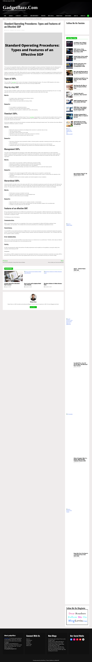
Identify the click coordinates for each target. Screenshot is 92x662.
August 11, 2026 (77, 271)
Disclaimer (28, 642)
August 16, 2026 (77, 74)
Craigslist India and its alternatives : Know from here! (12, 284)
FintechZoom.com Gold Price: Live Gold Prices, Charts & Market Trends (81, 79)
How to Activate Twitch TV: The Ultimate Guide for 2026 (80, 174)
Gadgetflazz (6, 638)
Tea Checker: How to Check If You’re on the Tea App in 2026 (80, 43)
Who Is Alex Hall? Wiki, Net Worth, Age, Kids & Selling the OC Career (81, 72)
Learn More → (33, 307)
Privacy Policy (59, 15)
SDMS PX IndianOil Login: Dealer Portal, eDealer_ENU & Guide (80, 101)
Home (5, 15)
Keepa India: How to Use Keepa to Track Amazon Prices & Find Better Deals (81, 555)
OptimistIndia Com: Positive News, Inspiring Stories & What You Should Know (80, 123)
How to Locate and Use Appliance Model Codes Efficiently (32, 284)
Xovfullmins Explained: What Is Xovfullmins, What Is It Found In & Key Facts (81, 116)
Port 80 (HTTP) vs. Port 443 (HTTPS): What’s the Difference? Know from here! (80, 364)
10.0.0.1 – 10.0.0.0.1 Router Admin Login (80, 269)
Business (11, 15)
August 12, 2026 (77, 118)
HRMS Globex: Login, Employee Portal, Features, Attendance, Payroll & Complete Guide (80, 108)
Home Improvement (34, 15)
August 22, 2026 (77, 45)
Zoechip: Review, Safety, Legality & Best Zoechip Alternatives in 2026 (81, 58)
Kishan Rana (7, 30)
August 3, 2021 (14, 30)
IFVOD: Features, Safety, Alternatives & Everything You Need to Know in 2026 (80, 50)
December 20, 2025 (48, 286)
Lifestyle (25, 15)
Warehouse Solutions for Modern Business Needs (53, 284)
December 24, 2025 (28, 286)
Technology (18, 15)
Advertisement (68, 15)
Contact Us (83, 15)
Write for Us (51, 15)
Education (43, 15)
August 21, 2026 (77, 60)
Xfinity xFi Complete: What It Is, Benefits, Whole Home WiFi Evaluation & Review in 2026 (80, 459)
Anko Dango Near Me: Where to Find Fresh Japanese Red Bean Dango (80, 87)
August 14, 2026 (8, 286)
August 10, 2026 (77, 462)
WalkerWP (57, 660)
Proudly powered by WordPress (39, 660)
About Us (76, 15)
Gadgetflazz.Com (20, 7)
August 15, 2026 (77, 89)
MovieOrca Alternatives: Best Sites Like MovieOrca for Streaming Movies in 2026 (80, 65)
